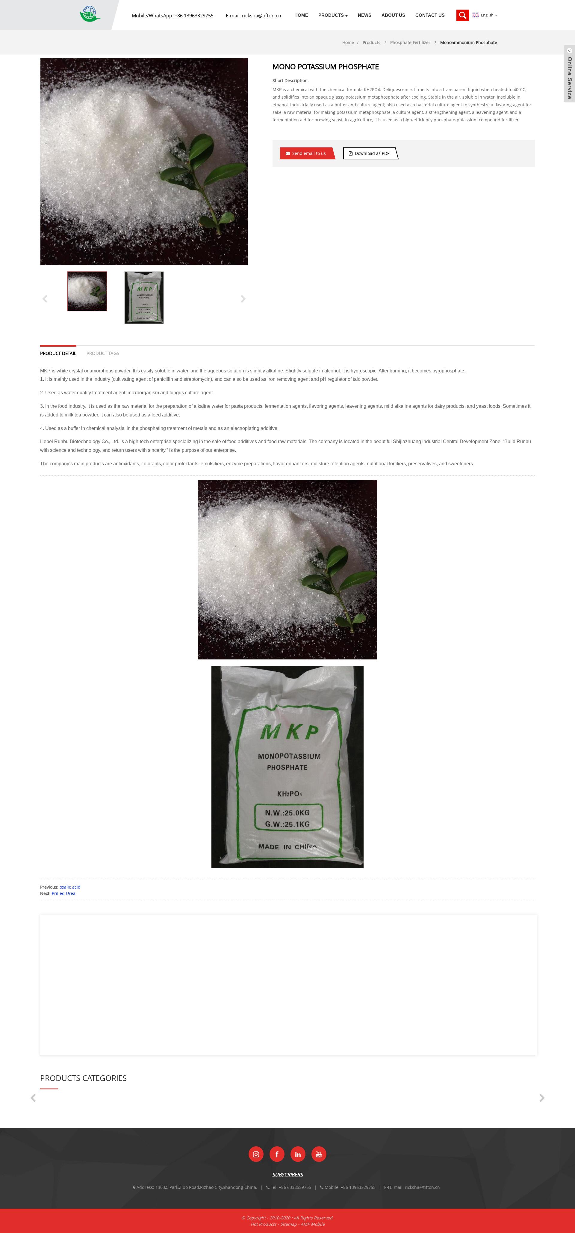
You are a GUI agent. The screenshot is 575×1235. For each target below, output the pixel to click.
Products (331, 15)
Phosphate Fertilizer (410, 42)
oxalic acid (70, 887)
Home (301, 15)
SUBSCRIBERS (287, 1174)
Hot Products (263, 1224)
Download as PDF (372, 153)
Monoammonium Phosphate (468, 42)
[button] (243, 298)
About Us (393, 15)
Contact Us (430, 15)
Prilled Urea (63, 893)
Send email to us (309, 153)
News (364, 15)
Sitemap (288, 1224)
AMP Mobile (313, 1224)
